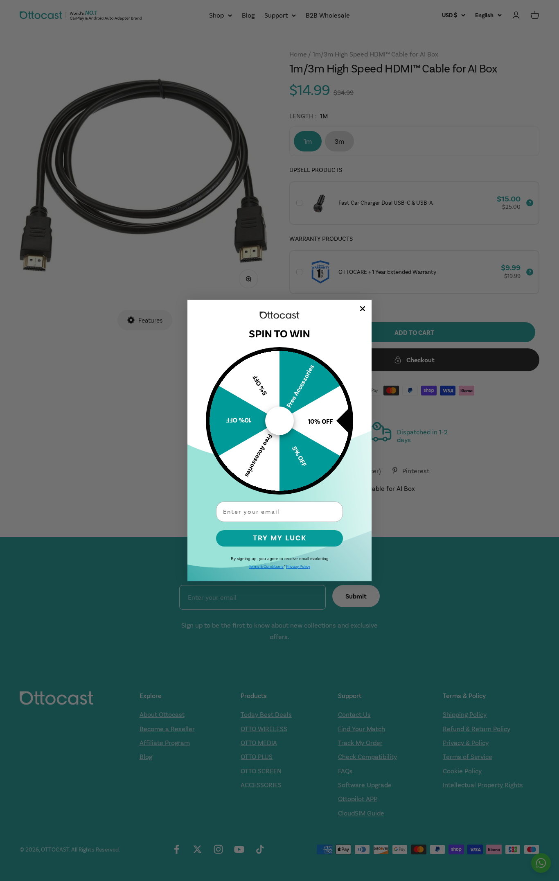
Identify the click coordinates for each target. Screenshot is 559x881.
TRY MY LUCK (280, 538)
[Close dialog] (362, 309)
